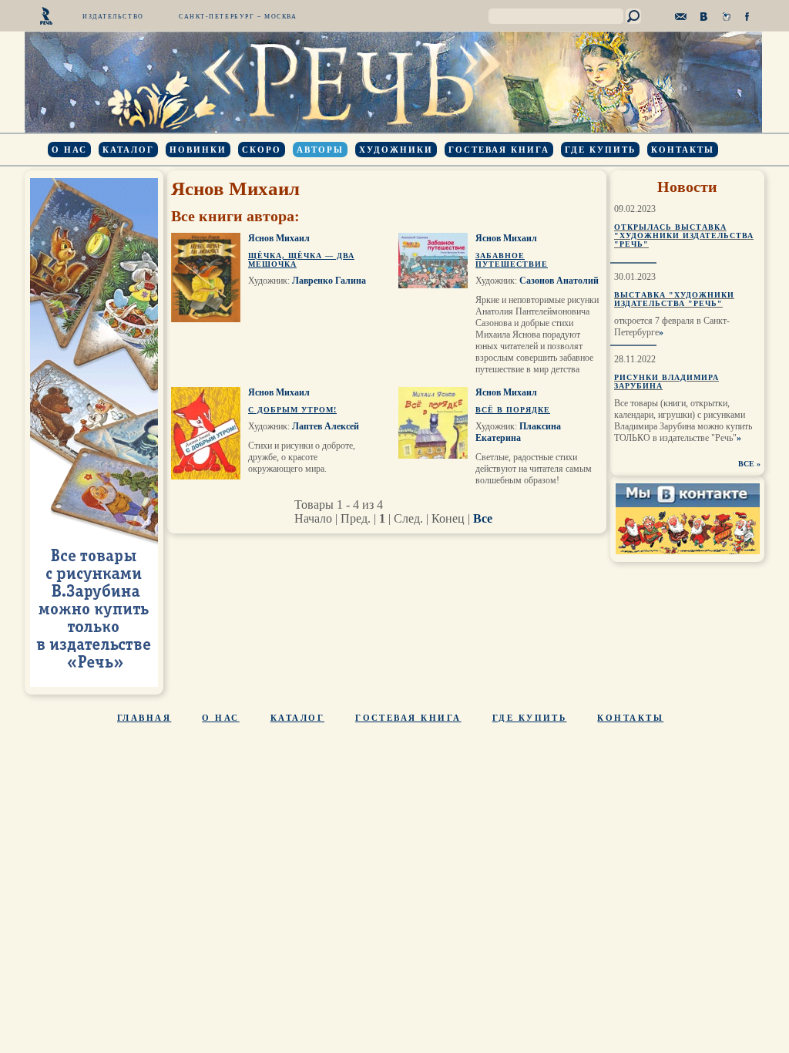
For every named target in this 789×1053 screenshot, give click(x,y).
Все (482, 518)
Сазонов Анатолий (559, 280)
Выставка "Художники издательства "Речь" (674, 299)
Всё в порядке (512, 409)
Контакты (682, 149)
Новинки (198, 149)
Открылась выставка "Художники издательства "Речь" (684, 235)
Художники (396, 149)
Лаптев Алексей (325, 426)
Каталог (128, 149)
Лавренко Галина (329, 280)
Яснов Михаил (279, 238)
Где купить (600, 149)
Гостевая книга (498, 149)
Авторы (320, 149)
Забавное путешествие (511, 259)
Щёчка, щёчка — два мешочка (301, 259)
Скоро (261, 149)
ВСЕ (746, 463)
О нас (69, 149)
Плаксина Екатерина (518, 432)
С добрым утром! (292, 409)
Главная (144, 717)
